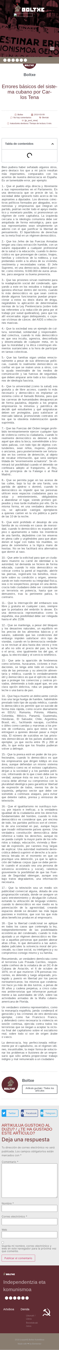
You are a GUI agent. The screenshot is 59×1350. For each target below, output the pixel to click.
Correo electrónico (14, 1216)
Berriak (45, 117)
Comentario (10, 1161)
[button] (52, 48)
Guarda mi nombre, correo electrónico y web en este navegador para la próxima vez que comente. (29, 1248)
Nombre (8, 1203)
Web (4, 1229)
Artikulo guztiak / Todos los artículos (40, 1089)
